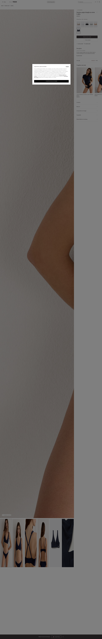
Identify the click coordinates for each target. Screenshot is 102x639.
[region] (51, 74)
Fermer (67, 66)
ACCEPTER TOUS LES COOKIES (51, 81)
